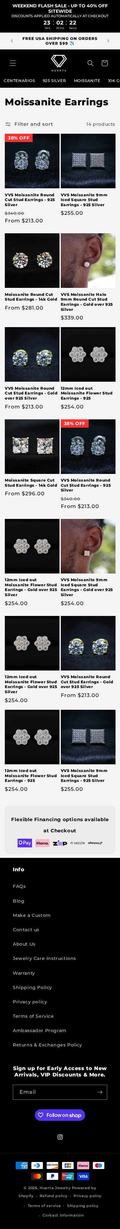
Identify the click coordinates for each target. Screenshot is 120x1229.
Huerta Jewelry (55, 1188)
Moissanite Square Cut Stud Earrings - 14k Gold (31, 483)
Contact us (26, 930)
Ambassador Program (40, 1030)
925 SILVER (54, 80)
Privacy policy (30, 1002)
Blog (18, 901)
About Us (24, 944)
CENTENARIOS (19, 80)
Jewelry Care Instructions (44, 958)
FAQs (19, 886)
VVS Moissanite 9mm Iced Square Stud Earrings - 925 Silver (84, 199)
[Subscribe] (100, 1092)
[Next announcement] (108, 41)
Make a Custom (32, 915)
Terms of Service (33, 1016)
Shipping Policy (32, 987)
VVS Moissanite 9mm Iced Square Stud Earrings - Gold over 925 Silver (87, 587)
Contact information (63, 1215)
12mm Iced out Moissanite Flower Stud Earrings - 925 (87, 393)
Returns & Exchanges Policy (47, 1045)
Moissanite (87, 80)
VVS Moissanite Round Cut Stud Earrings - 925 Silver (30, 199)
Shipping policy (83, 1205)
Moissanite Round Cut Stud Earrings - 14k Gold (31, 297)
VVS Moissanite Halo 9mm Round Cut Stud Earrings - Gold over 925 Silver (87, 302)
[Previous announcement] (12, 41)
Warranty (24, 973)
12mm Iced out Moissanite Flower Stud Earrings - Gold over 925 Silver (31, 587)
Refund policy (53, 1196)
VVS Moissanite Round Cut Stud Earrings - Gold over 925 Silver (31, 393)
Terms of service (44, 1205)
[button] (13, 63)
